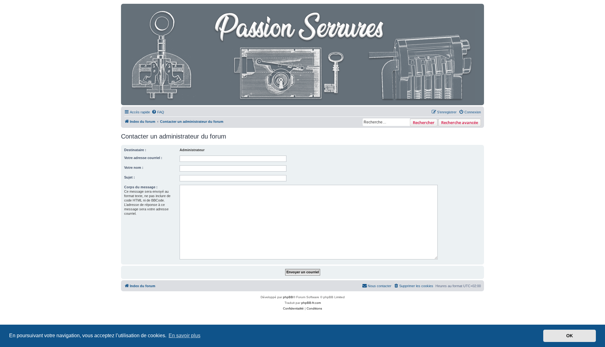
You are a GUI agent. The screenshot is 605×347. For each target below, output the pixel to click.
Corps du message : (141, 187)
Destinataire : (135, 150)
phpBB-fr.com (311, 302)
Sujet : (129, 177)
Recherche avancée (459, 122)
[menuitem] (158, 112)
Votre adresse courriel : (143, 158)
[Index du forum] (301, 54)
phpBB (288, 297)
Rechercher (424, 122)
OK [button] (569, 335)
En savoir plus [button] (184, 335)
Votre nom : (133, 167)
